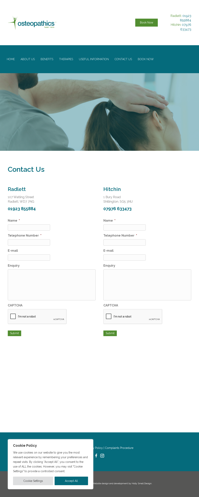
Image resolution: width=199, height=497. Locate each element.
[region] (50, 464)
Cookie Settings (33, 480)
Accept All (71, 480)
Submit (14, 333)
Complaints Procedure (119, 447)
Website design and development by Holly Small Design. (122, 483)
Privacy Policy (94, 447)
